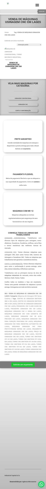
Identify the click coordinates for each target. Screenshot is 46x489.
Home (8, 377)
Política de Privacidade (14, 383)
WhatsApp (12, 460)
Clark (9, 401)
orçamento (26, 149)
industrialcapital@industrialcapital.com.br (19, 453)
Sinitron (10, 398)
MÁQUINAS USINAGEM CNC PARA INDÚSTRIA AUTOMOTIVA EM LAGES (23, 324)
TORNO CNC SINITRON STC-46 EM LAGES (26, 341)
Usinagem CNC (23, 104)
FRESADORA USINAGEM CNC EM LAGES (26, 309)
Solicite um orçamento (23, 364)
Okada (10, 404)
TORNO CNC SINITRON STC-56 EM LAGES (20, 344)
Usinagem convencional (23, 98)
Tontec (10, 406)
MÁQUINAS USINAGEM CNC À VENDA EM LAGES (23, 311)
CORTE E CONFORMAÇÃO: (14, 264)
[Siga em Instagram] (35, 486)
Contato (9, 386)
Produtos (9, 380)
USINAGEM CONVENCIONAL (15, 238)
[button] (41, 484)
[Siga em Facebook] (31, 486)
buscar (41, 11)
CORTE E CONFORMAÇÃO (23, 110)
